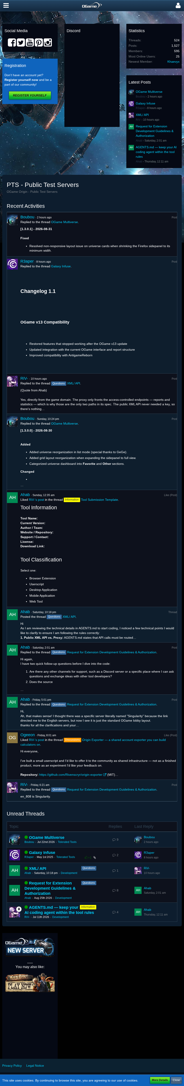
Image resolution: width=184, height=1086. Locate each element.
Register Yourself (30, 95)
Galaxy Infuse (145, 103)
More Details (160, 1080)
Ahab (139, 140)
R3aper (140, 108)
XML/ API (142, 115)
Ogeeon (27, 735)
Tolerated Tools (67, 842)
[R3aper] (12, 315)
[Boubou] (12, 234)
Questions (89, 868)
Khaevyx (173, 61)
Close (176, 1080)
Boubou (140, 96)
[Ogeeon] (12, 754)
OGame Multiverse (149, 91)
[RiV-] (12, 393)
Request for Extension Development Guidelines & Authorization (154, 130)
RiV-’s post (36, 499)
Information (88, 907)
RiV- (138, 119)
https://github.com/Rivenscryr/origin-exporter (70, 774)
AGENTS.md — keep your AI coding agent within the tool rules (156, 151)
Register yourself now (21, 80)
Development (69, 873)
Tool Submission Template (99, 499)
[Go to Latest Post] (138, 839)
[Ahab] (12, 548)
